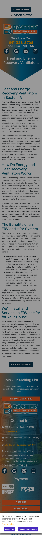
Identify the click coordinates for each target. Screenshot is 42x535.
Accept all (9, 529)
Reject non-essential (28, 529)
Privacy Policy (8, 524)
